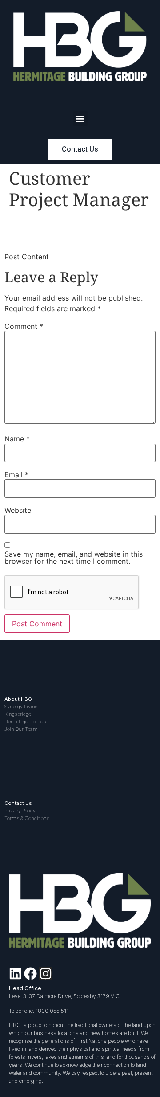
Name (17, 438)
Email (16, 474)
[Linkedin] (15, 973)
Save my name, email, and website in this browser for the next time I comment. (73, 557)
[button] (80, 118)
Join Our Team (21, 729)
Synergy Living (21, 706)
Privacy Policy (20, 811)
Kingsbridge (17, 714)
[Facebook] (30, 973)
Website (17, 510)
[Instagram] (45, 973)
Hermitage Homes (25, 721)
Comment (23, 326)
